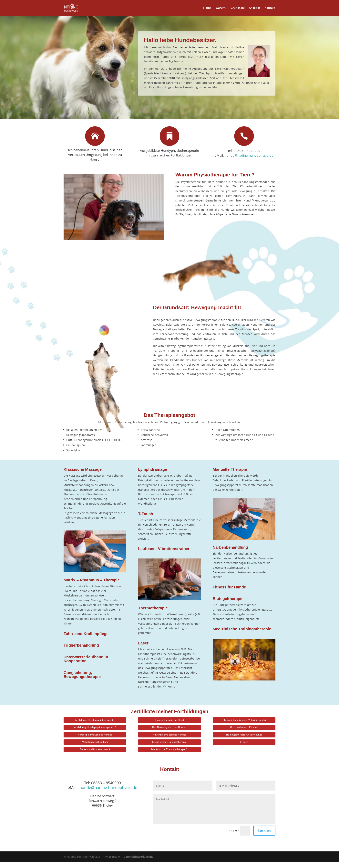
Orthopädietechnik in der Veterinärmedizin (244, 720)
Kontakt (270, 8)
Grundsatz (238, 8)
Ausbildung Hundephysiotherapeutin (95, 720)
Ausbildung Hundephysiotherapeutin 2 (95, 727)
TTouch (244, 742)
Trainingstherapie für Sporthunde (244, 734)
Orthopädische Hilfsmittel (244, 727)
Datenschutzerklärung (138, 856)
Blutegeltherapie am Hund (169, 720)
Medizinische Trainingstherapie (169, 742)
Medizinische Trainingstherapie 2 (169, 749)
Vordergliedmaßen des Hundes (95, 734)
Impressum (112, 856)
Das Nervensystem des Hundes (169, 727)
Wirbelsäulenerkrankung (95, 742)
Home (207, 8)
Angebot (254, 8)
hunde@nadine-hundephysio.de (249, 155)
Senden (264, 830)
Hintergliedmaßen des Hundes (169, 734)
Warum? (221, 8)
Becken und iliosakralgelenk (95, 749)
